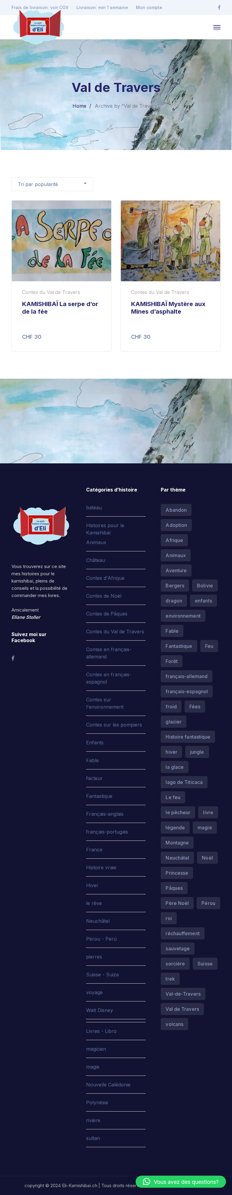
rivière (93, 1120)
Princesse (177, 873)
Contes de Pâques (106, 614)
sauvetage (178, 948)
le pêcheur (178, 812)
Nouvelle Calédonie (108, 1085)
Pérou (208, 903)
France (94, 850)
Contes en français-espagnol (108, 678)
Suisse (205, 964)
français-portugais (107, 832)
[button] (181, 1182)
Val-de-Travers (183, 994)
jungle (197, 752)
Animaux (96, 542)
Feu (209, 646)
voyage (94, 992)
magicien (96, 1049)
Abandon (176, 510)
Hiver (92, 885)
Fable (92, 760)
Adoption (176, 525)
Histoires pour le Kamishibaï (105, 529)
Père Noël (177, 903)
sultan (93, 1138)
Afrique (174, 540)
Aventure (176, 570)
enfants (203, 601)
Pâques (174, 888)
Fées (194, 707)
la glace (175, 767)
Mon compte (149, 7)
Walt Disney (99, 1010)
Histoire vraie (101, 867)
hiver (171, 752)
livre (208, 812)
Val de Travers (182, 1009)
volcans (174, 1024)
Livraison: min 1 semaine (102, 7)
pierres (94, 957)
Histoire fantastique (188, 737)
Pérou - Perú (101, 939)
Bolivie (205, 586)
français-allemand (187, 676)
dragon (174, 601)
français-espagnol (187, 691)
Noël (207, 858)
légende (175, 827)
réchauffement (182, 933)
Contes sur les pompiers (114, 725)
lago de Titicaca (184, 782)
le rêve (94, 903)
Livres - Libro (101, 1031)
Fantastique (99, 796)
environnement (183, 616)
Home (79, 106)
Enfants (95, 743)
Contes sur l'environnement (105, 703)
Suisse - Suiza (102, 974)
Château (95, 560)
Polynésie (97, 1102)
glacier (174, 722)
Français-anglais (105, 814)
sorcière (175, 964)
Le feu (173, 797)
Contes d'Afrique (105, 578)
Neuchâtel (98, 921)
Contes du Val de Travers (115, 632)
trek (170, 979)
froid (171, 707)
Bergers (175, 586)
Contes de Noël (103, 596)
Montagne (177, 843)
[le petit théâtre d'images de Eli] (38, 27)
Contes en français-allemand (108, 653)
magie (92, 1067)
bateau (94, 507)
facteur (94, 778)
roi (169, 918)
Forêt (172, 661)
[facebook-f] (12, 658)
